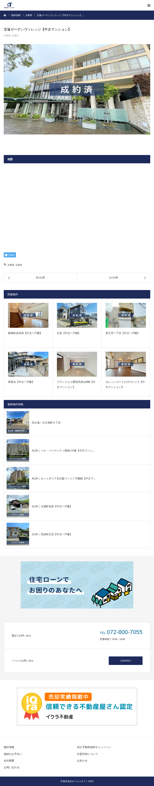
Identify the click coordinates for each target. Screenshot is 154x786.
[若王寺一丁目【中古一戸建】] (126, 315)
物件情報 (9, 747)
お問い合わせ (12, 767)
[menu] (148, 5)
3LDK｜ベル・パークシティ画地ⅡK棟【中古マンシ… (63, 450)
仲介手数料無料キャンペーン (94, 747)
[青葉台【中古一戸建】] (28, 364)
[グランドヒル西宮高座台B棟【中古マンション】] (77, 364)
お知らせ (82, 760)
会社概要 (9, 760)
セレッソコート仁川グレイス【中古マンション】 (125, 384)
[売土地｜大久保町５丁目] (18, 422)
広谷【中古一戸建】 (69, 333)
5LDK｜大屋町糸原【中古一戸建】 (52, 506)
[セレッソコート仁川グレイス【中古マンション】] (126, 364)
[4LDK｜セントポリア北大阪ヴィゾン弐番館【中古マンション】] (18, 478)
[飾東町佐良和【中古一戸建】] (28, 315)
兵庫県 (7, 35)
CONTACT (125, 660)
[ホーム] (5, 15)
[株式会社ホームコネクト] (9, 5)
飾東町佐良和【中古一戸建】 (25, 333)
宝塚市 (15, 35)
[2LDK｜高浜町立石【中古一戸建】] (18, 534)
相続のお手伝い (13, 754)
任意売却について (87, 754)
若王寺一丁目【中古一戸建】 (123, 333)
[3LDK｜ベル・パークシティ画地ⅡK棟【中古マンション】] (18, 450)
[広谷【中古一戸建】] (77, 315)
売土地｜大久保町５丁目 (46, 422)
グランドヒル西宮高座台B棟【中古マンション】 (76, 384)
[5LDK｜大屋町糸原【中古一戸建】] (18, 506)
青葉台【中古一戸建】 (21, 382)
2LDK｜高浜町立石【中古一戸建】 (52, 534)
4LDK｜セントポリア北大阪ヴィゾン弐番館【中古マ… (63, 478)
